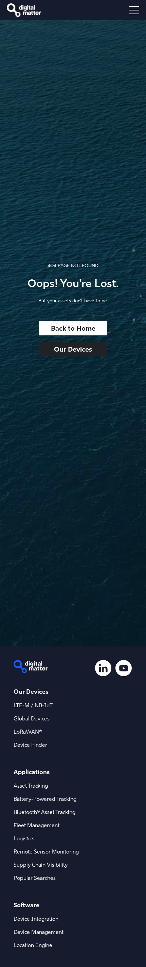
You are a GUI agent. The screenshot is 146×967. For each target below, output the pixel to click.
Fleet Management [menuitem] (36, 825)
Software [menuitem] (26, 905)
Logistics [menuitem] (24, 838)
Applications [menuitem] (32, 772)
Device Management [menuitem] (38, 931)
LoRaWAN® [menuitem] (28, 731)
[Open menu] (134, 10)
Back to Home (73, 328)
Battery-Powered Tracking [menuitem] (45, 798)
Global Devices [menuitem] (32, 718)
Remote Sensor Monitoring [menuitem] (46, 851)
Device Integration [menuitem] (36, 918)
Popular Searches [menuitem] (35, 877)
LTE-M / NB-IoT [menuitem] (33, 705)
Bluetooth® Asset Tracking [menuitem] (44, 812)
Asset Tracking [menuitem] (31, 785)
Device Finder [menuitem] (30, 744)
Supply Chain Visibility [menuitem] (41, 864)
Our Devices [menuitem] (31, 691)
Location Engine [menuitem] (33, 945)
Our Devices (73, 349)
